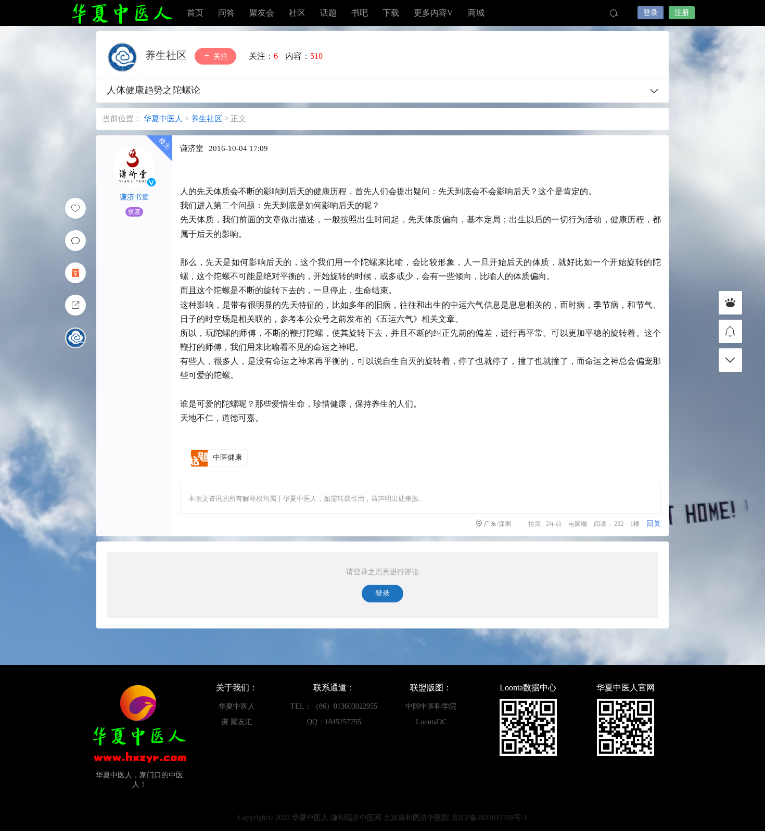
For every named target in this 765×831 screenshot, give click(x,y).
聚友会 (261, 12)
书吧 (359, 12)
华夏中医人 (122, 13)
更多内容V (433, 12)
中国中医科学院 (430, 706)
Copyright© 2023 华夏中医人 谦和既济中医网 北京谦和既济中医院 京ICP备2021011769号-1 (382, 818)
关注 (219, 56)
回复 (653, 523)
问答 (226, 12)
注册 (681, 13)
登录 (650, 13)
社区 (297, 12)
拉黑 (534, 523)
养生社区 (167, 55)
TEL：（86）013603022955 (333, 706)
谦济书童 (134, 197)
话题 (328, 12)
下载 (390, 12)
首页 (195, 12)
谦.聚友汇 (236, 722)
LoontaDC (431, 722)
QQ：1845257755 (334, 722)
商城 (476, 12)
